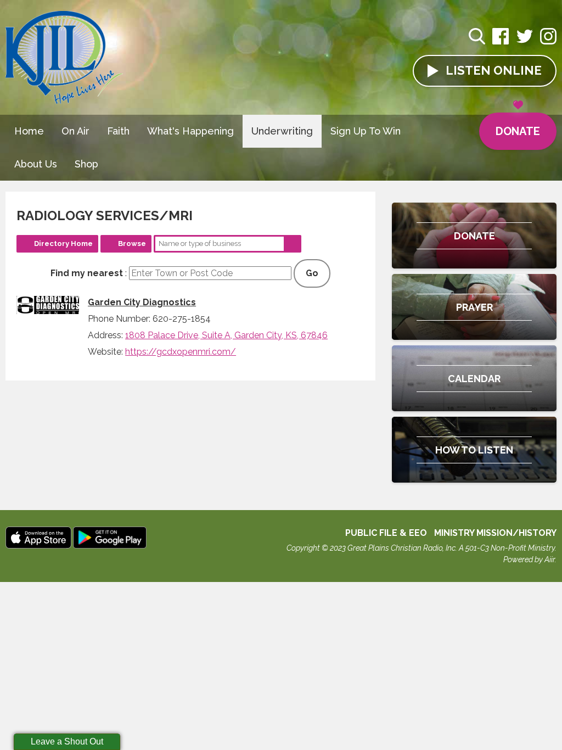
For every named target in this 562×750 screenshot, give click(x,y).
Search (292, 244)
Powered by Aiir (529, 559)
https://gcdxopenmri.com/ (180, 351)
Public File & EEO (386, 533)
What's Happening (190, 131)
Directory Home (63, 243)
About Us (35, 164)
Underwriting (282, 131)
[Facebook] (500, 42)
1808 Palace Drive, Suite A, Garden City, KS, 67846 (226, 335)
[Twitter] (524, 42)
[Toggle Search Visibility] (477, 38)
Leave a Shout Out (67, 741)
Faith (118, 131)
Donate (518, 131)
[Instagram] (548, 42)
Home (29, 131)
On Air (75, 131)
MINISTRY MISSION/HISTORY (495, 533)
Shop (86, 164)
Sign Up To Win (365, 131)
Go (312, 273)
